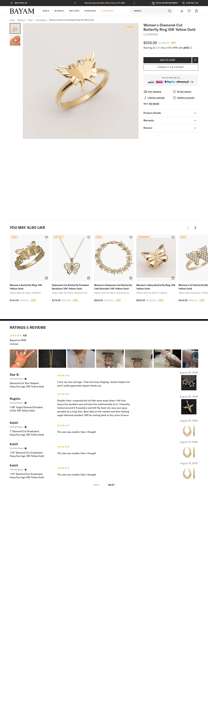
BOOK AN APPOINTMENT (167, 3)
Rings (30, 20)
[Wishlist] (189, 11)
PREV (96, 485)
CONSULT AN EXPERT (171, 67)
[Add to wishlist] (195, 60)
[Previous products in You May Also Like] (189, 228)
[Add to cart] (46, 278)
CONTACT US (192, 3)
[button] (170, 80)
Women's (21, 20)
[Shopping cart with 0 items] (196, 11)
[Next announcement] (134, 3)
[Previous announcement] (75, 3)
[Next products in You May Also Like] (195, 228)
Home (12, 20)
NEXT (111, 485)
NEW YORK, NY (21, 3)
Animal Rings (41, 20)
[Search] (169, 11)
